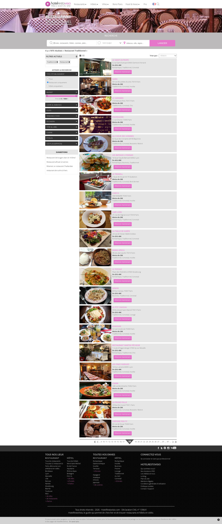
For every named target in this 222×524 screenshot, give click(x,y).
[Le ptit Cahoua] (95, 314)
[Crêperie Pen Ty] (95, 428)
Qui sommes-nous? (148, 468)
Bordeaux (49, 471)
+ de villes (48, 496)
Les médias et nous (148, 473)
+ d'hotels (70, 481)
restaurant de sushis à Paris (57, 170)
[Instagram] (168, 448)
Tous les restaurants (52, 461)
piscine (117, 468)
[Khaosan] (95, 333)
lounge (118, 471)
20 (138, 441)
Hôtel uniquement (56, 86)
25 (153, 441)
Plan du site (145, 478)
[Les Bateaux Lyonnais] (95, 162)
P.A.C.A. (69, 476)
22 (144, 441)
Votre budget (107, 43)
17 (123, 441)
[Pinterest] (164, 448)
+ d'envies (96, 471)
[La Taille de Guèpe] (95, 238)
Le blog (143, 476)
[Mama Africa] (95, 257)
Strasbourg (49, 486)
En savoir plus (74, 521)
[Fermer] (218, 519)
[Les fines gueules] (95, 371)
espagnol (96, 475)
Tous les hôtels (72, 461)
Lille (46, 478)
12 (109, 441)
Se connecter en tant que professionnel (155, 459)
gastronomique (99, 463)
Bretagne (70, 473)
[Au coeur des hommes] (95, 143)
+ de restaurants (51, 498)
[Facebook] (158, 448)
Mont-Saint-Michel (74, 463)
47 (168, 441)
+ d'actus (48, 501)
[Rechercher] (158, 4)
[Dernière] (175, 441)
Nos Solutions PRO (148, 471)
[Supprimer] (57, 62)
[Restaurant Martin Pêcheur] (95, 352)
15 (118, 441)
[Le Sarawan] (95, 105)
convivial (118, 478)
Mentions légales (147, 481)
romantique (97, 461)
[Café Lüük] (95, 219)
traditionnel (119, 473)
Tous (51, 79)
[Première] (95, 441)
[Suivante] (173, 441)
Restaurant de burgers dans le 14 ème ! (61, 158)
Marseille (48, 476)
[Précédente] (98, 441)
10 (104, 441)
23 (147, 441)
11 (106, 441)
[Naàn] (95, 86)
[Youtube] (173, 448)
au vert (117, 476)
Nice (46, 493)
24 (150, 441)
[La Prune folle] (95, 409)
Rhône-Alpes (72, 471)
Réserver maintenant (122, 72)
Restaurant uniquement (58, 82)
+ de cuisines (98, 485)
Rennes (48, 481)
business (118, 466)
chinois (96, 480)
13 (112, 441)
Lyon (47, 473)
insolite (95, 466)
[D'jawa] (95, 390)
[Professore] (95, 124)
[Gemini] (95, 295)
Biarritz (47, 488)
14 (115, 441)
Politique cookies (147, 486)
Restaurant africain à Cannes (57, 162)
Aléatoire (163, 55)
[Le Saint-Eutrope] (95, 67)
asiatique (96, 477)
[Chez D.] (95, 200)
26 (155, 441)
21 (141, 441)
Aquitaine (70, 468)
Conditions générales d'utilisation (153, 483)
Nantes (47, 483)
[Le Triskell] (95, 181)
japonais (96, 482)
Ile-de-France (72, 466)
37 (163, 441)
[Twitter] (161, 448)
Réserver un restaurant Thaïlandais (60, 166)
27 (158, 441)
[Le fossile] (95, 276)
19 (136, 441)
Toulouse (48, 491)
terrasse (96, 468)
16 (121, 441)
